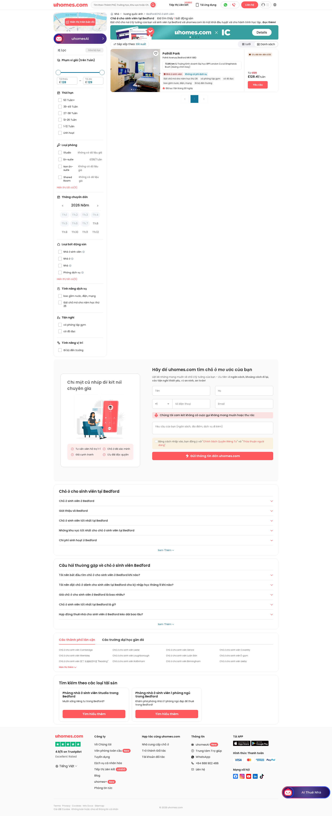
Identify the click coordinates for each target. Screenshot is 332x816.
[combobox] (140, 396)
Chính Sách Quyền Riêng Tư (185, 435)
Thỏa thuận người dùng (143, 438)
